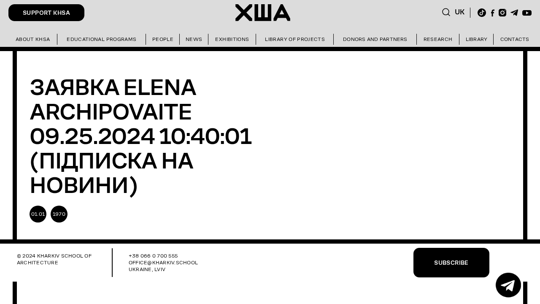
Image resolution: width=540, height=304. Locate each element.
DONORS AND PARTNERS (375, 39)
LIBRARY (477, 39)
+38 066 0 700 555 (153, 255)
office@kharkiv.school (163, 262)
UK (460, 12)
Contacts (514, 39)
